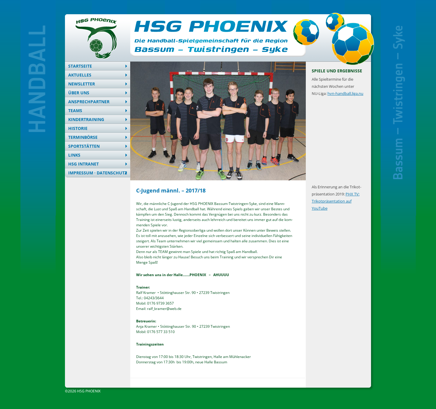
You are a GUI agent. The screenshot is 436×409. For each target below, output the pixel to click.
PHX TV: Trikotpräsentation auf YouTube (335, 201)
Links (74, 155)
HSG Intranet (83, 164)
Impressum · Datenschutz (97, 173)
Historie (77, 128)
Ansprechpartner (88, 101)
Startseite (80, 66)
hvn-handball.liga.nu (345, 93)
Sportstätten (84, 146)
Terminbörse (83, 137)
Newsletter (81, 84)
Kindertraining (86, 119)
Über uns (78, 93)
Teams (75, 110)
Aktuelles (79, 75)
